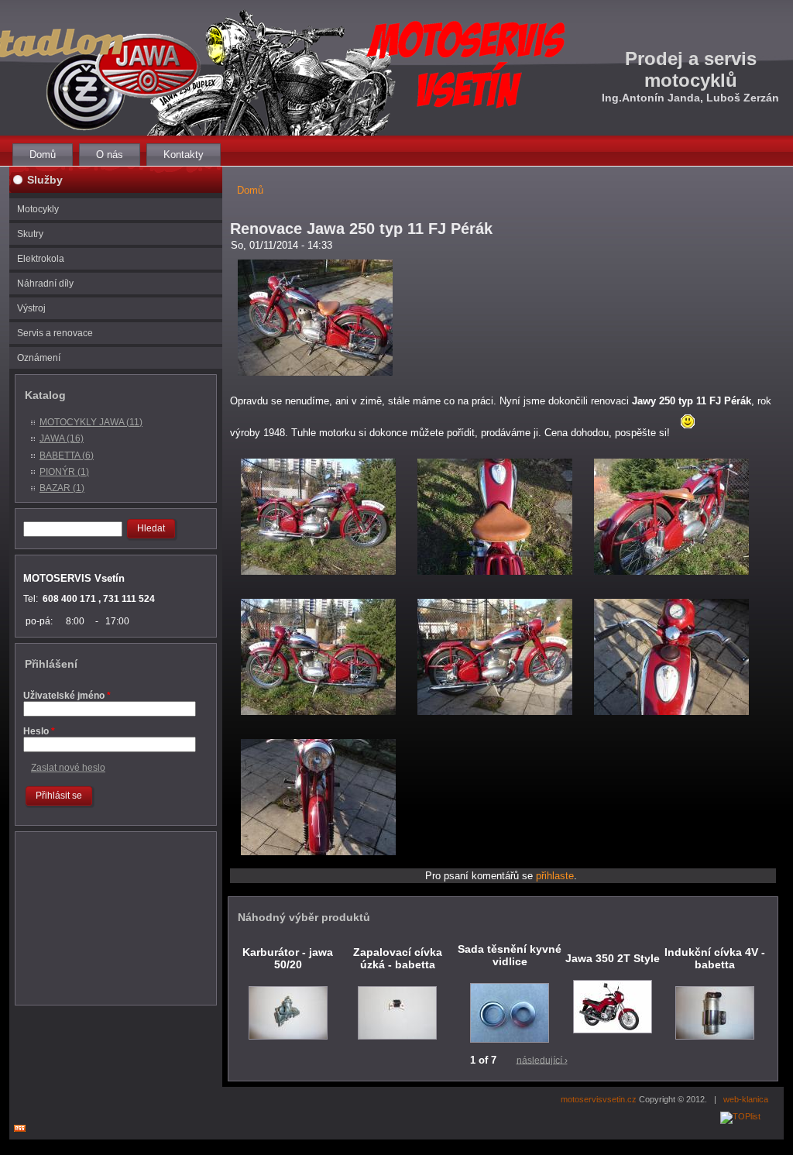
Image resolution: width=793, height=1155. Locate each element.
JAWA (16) (61, 438)
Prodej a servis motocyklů (691, 69)
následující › (542, 1059)
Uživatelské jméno (67, 695)
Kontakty (183, 154)
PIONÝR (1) (64, 471)
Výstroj (31, 308)
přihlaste (555, 876)
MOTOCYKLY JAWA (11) (90, 422)
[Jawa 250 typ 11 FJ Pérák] (315, 380)
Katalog (45, 395)
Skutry (30, 234)
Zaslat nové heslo (68, 767)
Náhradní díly (45, 283)
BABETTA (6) (66, 455)
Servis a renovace (55, 333)
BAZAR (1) (61, 488)
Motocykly (38, 209)
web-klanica (745, 1099)
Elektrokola (40, 258)
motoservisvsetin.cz (599, 1099)
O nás (109, 154)
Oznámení (38, 357)
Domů (42, 154)
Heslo (39, 731)
